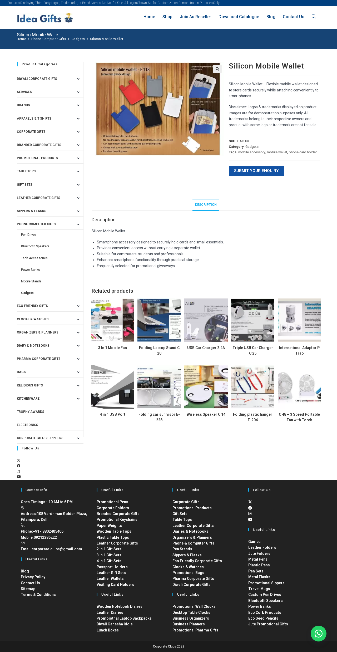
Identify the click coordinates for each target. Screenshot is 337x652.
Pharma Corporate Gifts (39, 359)
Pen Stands (182, 549)
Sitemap (28, 589)
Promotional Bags (188, 573)
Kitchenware (28, 398)
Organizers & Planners (37, 332)
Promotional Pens (112, 502)
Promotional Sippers (266, 583)
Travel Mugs (259, 589)
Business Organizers (190, 618)
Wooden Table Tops (114, 531)
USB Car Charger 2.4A (206, 348)
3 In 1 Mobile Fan (112, 348)
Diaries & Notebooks (190, 531)
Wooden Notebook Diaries (119, 606)
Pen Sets (256, 571)
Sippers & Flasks (31, 211)
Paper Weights (109, 525)
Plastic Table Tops (113, 537)
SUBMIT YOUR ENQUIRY (256, 170)
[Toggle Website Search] (314, 17)
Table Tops (26, 171)
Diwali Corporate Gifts (37, 79)
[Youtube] (19, 477)
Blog (25, 571)
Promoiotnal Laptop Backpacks (124, 618)
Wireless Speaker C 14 (206, 414)
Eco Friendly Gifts (32, 306)
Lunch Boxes (108, 630)
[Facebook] (18, 466)
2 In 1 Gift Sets (109, 549)
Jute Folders (259, 553)
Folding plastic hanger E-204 (252, 417)
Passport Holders (112, 567)
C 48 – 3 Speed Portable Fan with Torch (299, 417)
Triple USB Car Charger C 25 (252, 350)
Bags (21, 372)
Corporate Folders (113, 508)
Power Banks (30, 270)
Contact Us (30, 583)
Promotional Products (37, 158)
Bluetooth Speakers (35, 246)
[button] (217, 69)
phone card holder (303, 152)
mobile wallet (277, 152)
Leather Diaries (110, 612)
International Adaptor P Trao (299, 350)
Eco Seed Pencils (263, 618)
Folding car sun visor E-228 (159, 417)
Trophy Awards (30, 412)
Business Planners (188, 624)
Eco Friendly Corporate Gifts (197, 561)
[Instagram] (18, 471)
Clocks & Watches (33, 319)
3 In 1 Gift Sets (109, 555)
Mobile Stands (31, 281)
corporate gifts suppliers (40, 438)
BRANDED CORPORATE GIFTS (39, 145)
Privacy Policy (33, 577)
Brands (23, 105)
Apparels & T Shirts (34, 118)
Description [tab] (206, 205)
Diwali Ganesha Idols (115, 624)
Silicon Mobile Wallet (106, 39)
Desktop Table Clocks (191, 612)
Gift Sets (24, 185)
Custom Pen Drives (264, 594)
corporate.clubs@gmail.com (57, 549)
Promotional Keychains (117, 519)
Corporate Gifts (31, 132)
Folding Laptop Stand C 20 (159, 350)
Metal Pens (257, 559)
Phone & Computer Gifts (193, 543)
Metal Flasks (259, 577)
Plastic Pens (259, 565)
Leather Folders (262, 547)
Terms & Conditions (38, 594)
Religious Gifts (30, 385)
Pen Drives (29, 235)
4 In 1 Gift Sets (109, 561)
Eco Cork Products (264, 612)
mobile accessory (251, 152)
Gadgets (252, 147)
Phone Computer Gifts (36, 224)
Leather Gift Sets (111, 573)
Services (24, 92)
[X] (18, 460)
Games (254, 542)
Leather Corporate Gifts (38, 198)
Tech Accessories (34, 258)
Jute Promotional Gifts (268, 624)
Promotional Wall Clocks (194, 606)
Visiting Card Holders (115, 584)
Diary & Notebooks (33, 345)
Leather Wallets (110, 578)
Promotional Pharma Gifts (195, 630)
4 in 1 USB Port (112, 414)
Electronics (27, 425)
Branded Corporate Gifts (118, 514)
